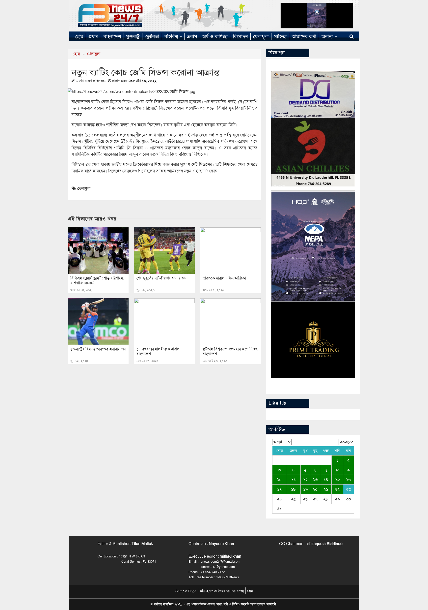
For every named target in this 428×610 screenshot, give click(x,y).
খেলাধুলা (261, 36)
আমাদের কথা (304, 36)
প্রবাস (192, 36)
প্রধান (93, 36)
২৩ (348, 489)
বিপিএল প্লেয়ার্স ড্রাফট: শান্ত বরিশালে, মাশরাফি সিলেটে (97, 280)
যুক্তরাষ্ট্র (133, 36)
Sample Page (185, 591)
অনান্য (327, 36)
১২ (305, 479)
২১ (325, 489)
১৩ (315, 479)
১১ (293, 479)
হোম (79, 36)
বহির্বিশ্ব (171, 36)
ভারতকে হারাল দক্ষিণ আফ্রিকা (224, 278)
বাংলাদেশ (112, 36)
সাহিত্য (280, 36)
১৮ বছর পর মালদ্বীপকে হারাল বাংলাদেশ (158, 351)
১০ (279, 479)
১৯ (305, 489)
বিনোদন (240, 36)
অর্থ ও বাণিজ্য (215, 36)
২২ (337, 489)
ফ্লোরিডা (152, 36)
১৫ (337, 479)
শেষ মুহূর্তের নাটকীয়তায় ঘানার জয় (161, 278)
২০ (315, 489)
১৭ (279, 489)
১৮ (293, 489)
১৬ (348, 479)
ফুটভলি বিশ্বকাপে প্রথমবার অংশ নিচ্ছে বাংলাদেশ (230, 351)
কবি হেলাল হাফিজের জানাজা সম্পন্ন (222, 591)
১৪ (325, 479)
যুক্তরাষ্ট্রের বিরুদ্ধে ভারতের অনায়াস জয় (98, 349)
